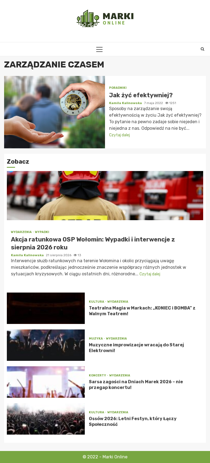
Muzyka (96, 338)
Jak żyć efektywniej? (54, 112)
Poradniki (118, 87)
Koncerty (98, 375)
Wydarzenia (21, 232)
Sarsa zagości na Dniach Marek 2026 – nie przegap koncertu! (46, 382)
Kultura (97, 301)
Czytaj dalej (119, 135)
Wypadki (42, 232)
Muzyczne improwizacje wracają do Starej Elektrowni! (46, 345)
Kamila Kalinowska (126, 103)
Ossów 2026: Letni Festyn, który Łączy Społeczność (46, 419)
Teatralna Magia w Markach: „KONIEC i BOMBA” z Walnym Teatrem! (46, 308)
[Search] (202, 49)
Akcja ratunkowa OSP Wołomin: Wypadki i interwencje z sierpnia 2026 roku (105, 195)
